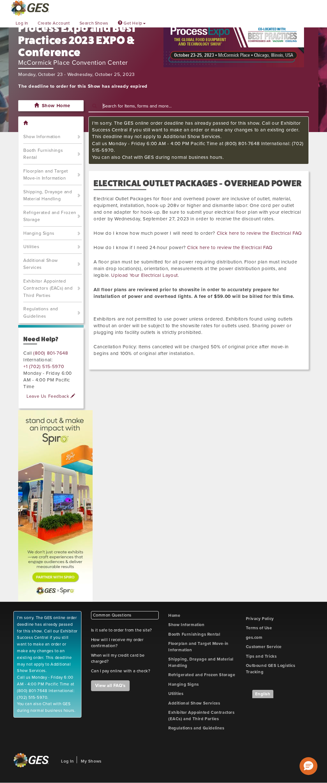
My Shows (91, 761)
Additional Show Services (40, 264)
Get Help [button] (132, 23)
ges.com (254, 637)
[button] (308, 766)
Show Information (42, 136)
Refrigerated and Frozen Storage (49, 216)
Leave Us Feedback (49, 396)
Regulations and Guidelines (40, 312)
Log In (22, 23)
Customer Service (264, 646)
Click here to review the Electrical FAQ (259, 233)
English (262, 694)
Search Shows (94, 23)
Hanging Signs (39, 233)
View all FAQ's (110, 685)
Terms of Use (259, 628)
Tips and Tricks (261, 656)
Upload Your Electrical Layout (144, 275)
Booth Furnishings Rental (43, 154)
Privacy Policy (260, 618)
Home (174, 615)
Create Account (54, 23)
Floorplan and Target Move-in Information (45, 174)
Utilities (31, 246)
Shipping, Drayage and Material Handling (47, 195)
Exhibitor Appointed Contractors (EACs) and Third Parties (47, 288)
